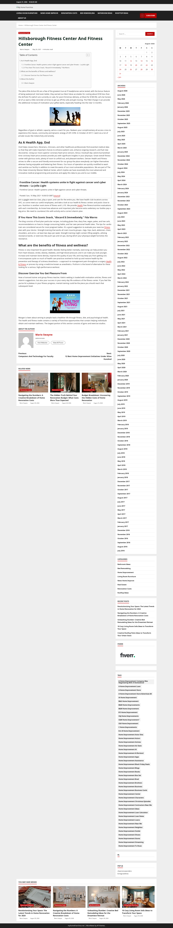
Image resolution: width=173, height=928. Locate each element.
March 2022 (122, 278)
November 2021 (124, 294)
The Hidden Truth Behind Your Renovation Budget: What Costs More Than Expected (64, 397)
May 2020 (121, 363)
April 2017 (121, 514)
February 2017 (123, 522)
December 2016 (124, 530)
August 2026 (122, 91)
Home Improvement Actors (129, 738)
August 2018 (122, 449)
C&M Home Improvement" (129, 720)
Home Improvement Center (129, 794)
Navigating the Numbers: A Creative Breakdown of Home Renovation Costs (31, 397)
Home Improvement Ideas (129, 809)
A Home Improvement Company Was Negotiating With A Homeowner (133, 682)
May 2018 (121, 461)
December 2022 (124, 245)
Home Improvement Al (128, 749)
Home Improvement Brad (129, 779)
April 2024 (121, 180)
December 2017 (124, 481)
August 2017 (122, 498)
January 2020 (123, 380)
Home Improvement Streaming (131, 842)
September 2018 (124, 445)
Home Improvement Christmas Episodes (135, 801)
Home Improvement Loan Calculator (133, 812)
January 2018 (123, 477)
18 (125, 65)
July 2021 (121, 310)
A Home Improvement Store (130, 690)
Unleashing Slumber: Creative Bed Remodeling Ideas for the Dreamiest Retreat (103, 913)
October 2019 (123, 392)
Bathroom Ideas (105, 13)
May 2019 (121, 412)
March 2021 (122, 327)
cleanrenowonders (125, 871)
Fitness (107, 227)
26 (131, 69)
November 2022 (124, 249)
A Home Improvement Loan (130, 686)
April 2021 (121, 323)
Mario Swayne (24, 49)
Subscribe (150, 15)
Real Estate (122, 585)
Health (80, 205)
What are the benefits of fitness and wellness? (38, 71)
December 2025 (124, 111)
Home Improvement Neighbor (131, 827)
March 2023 (122, 233)
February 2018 (123, 473)
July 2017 (121, 502)
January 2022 (123, 286)
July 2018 (121, 453)
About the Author (27, 79)
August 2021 (122, 306)
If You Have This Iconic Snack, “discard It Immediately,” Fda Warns (46, 68)
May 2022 (121, 270)
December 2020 (124, 339)
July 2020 (121, 355)
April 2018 (121, 465)
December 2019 (124, 384)
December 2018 (124, 433)
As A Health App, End (29, 61)
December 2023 (124, 196)
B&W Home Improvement (129, 709)
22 (147, 65)
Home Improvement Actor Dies (131, 735)
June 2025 (121, 136)
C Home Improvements (128, 727)
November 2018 (124, 437)
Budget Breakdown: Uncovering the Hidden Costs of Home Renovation (96, 397)
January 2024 (123, 192)
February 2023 (123, 237)
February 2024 (123, 188)
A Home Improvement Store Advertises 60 (135, 694)
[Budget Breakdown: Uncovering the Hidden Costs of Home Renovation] (97, 383)
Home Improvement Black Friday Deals (134, 764)
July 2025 (121, 131)
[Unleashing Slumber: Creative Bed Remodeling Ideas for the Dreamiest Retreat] (104, 897)
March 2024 (122, 184)
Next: (88, 356)
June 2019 (121, 408)
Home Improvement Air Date (130, 746)
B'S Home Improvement (128, 712)
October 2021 (123, 298)
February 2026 (123, 103)
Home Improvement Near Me (130, 824)
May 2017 (121, 510)
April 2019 (121, 416)
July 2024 (121, 172)
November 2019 (124, 388)
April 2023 (121, 229)
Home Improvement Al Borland (131, 753)
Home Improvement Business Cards (133, 790)
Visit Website (42, 343)
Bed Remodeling (87, 13)
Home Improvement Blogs (129, 768)
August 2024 (122, 168)
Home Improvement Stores (129, 838)
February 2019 (123, 424)
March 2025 (122, 148)
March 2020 (122, 372)
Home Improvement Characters (131, 798)
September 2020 (124, 351)
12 (131, 61)
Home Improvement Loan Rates (131, 816)
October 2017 (123, 490)
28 (141, 69)
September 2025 (124, 123)
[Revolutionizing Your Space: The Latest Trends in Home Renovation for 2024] (34, 897)
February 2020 (123, 376)
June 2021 (121, 315)
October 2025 (123, 119)
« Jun (119, 77)
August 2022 (122, 258)
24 (120, 69)
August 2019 (122, 400)
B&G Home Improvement (129, 701)
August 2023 (122, 213)
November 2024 (124, 160)
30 (152, 69)
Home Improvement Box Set (130, 775)
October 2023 (123, 205)
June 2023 (121, 221)
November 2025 (124, 115)
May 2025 (121, 140)
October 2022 (123, 254)
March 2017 (122, 518)
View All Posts (58, 343)
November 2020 (124, 343)
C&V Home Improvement (128, 723)
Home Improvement (126, 572)
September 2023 (124, 209)
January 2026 (123, 107)
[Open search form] (137, 16)
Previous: (35, 354)
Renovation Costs (69, 13)
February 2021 (123, 331)
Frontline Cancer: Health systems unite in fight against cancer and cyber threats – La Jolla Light (56, 65)
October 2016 (123, 538)
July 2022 (121, 262)
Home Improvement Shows (129, 835)
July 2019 (121, 404)
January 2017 (123, 526)
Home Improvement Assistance (131, 760)
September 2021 (124, 302)
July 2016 (121, 551)
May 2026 (121, 99)
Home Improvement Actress (130, 742)
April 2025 (121, 144)
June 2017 (121, 506)
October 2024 (123, 164)
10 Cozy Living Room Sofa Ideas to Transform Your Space (137, 911)
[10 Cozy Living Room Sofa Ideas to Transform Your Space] (138, 897)
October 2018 (123, 441)
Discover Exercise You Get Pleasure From (38, 75)
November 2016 (124, 534)
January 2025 (123, 152)
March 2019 (122, 420)
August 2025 (122, 127)
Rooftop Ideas (121, 13)
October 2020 (123, 347)
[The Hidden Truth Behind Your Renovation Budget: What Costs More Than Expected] (65, 383)
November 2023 (124, 201)
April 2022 (121, 274)
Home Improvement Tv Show (130, 846)
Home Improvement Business (130, 786)
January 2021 (123, 335)
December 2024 (124, 156)
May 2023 (121, 225)
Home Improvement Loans (129, 820)
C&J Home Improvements (129, 716)
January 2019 (123, 428)
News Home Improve (49, 13)
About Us (22, 18)
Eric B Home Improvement (129, 731)
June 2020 (121, 359)
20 (136, 65)
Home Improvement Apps (129, 757)
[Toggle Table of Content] (87, 55)
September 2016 (124, 542)
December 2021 (124, 290)
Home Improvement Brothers (130, 783)
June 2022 (121, 266)
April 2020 (121, 367)
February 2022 (123, 282)
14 (141, 61)
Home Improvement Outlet (129, 831)
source (57, 195)
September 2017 (124, 494)
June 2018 (121, 457)
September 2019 (124, 396)
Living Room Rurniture (26, 13)
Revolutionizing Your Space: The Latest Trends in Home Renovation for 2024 (34, 913)
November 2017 (124, 486)
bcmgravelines (123, 874)
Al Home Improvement (128, 697)
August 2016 (122, 547)
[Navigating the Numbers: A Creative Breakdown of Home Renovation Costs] (33, 383)
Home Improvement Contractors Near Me (135, 805)
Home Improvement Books (129, 772)
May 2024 (121, 176)
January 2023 (123, 241)
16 (152, 61)
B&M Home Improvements (129, 705)
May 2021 (121, 319)
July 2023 (121, 217)
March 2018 (122, 469)
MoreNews (90, 925)
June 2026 (121, 95)
